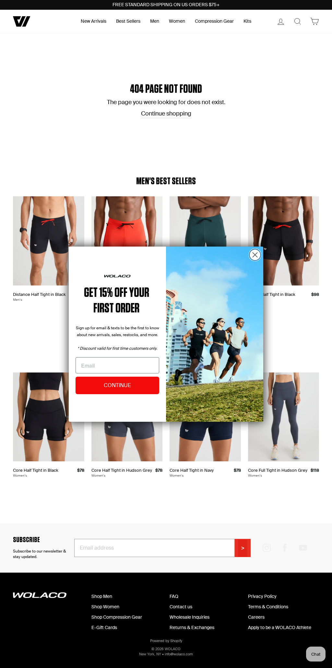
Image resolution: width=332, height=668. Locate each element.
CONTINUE (117, 385)
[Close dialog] (255, 255)
